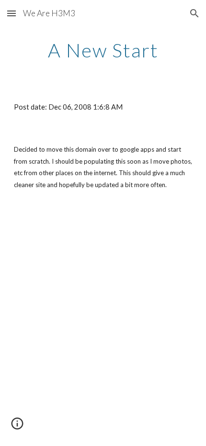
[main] (103, 50)
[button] (11, 13)
